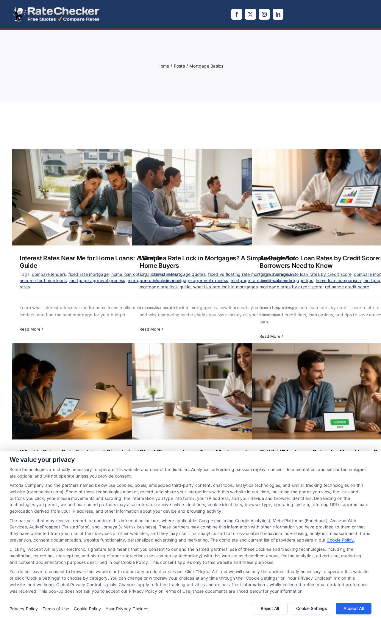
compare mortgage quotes (179, 274)
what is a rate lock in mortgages (225, 286)
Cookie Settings (311, 608)
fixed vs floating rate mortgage (239, 274)
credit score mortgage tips (286, 280)
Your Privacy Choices (127, 608)
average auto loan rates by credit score (311, 274)
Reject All (270, 608)
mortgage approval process (97, 280)
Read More (30, 329)
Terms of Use (56, 608)
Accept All (353, 608)
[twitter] (250, 14)
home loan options (129, 274)
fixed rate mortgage (88, 274)
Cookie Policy (340, 539)
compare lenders (49, 274)
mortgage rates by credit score (291, 286)
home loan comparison (338, 280)
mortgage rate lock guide (165, 286)
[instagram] (264, 14)
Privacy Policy (24, 608)
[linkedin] (278, 14)
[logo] (56, 8)
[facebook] (236, 14)
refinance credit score (347, 286)
